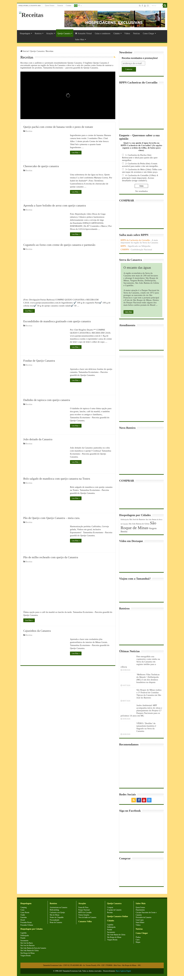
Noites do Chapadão (57, 917)
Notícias (136, 33)
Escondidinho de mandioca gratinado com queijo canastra (57, 321)
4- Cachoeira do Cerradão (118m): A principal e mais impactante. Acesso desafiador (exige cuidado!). (140, 178)
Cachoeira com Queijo (57, 912)
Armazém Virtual (85, 33)
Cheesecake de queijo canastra (41, 166)
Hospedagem (25, 33)
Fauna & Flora (83, 907)
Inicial (25, 51)
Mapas (138, 942)
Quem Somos (49, 5)
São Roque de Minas (138, 525)
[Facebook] (142, 5)
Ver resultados (141, 191)
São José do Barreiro (137, 519)
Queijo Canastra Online (117, 916)
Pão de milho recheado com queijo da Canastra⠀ (51, 557)
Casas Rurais (24, 912)
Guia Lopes (140, 920)
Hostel (22, 920)
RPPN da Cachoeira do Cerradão (135, 240)
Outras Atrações (83, 915)
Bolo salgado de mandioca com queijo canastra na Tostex (56, 478)
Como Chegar (148, 33)
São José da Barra (26, 943)
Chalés (22, 915)
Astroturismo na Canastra (58, 907)
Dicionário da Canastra (143, 917)
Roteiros (38, 33)
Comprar (110, 907)
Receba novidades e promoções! (140, 58)
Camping (23, 907)
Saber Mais (79, 39)
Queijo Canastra (63, 33)
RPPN (123, 246)
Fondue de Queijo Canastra (39, 360)
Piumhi (22, 938)
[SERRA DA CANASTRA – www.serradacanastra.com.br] (31, 14)
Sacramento (24, 941)
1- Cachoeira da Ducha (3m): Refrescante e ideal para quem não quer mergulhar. (140, 157)
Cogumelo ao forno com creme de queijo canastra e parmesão (59, 244)
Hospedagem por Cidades (31, 929)
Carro (138, 940)
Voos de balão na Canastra (87, 917)
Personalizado (54, 920)
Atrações (49, 33)
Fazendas (23, 917)
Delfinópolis (125, 519)
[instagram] (148, 5)
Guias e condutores (102, 33)
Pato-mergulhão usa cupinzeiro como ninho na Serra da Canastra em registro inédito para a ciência (140, 661)
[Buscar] (165, 5)
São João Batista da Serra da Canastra (33, 948)
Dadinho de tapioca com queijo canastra (46, 399)
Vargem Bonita (25, 956)
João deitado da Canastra (37, 439)
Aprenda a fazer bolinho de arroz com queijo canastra (54, 205)
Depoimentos (140, 910)
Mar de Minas (54, 915)
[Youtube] (145, 5)
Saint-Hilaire (140, 922)
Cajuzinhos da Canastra (37, 630)
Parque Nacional (84, 910)
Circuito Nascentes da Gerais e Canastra (146, 913)
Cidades (116, 33)
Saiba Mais (128, 312)
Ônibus (138, 937)
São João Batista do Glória (139, 524)
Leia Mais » (76, 153)
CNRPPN (125, 249)
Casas (22, 910)
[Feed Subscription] (114, 57)
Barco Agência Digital (123, 971)
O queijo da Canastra (114, 910)
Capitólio (23, 933)
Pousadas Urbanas (26, 925)
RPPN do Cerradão (85, 912)
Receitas (29, 131)
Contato (68, 5)
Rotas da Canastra (56, 922)
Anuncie (60, 5)
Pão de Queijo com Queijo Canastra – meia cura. (51, 517)
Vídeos (127, 33)
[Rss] (140, 5)
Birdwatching (54, 910)
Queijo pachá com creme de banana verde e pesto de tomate (58, 126)
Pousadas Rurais (26, 922)
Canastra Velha (85, 921)
